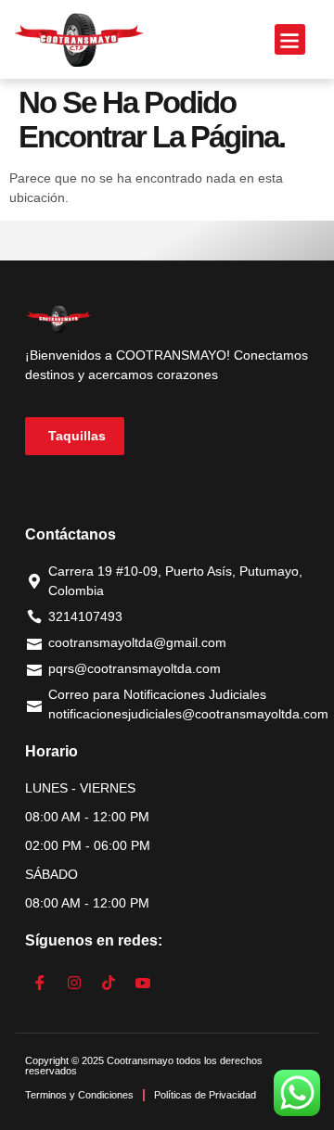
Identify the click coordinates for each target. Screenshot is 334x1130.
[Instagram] (74, 982)
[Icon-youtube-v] (143, 982)
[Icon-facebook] (40, 982)
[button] (290, 39)
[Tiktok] (108, 982)
